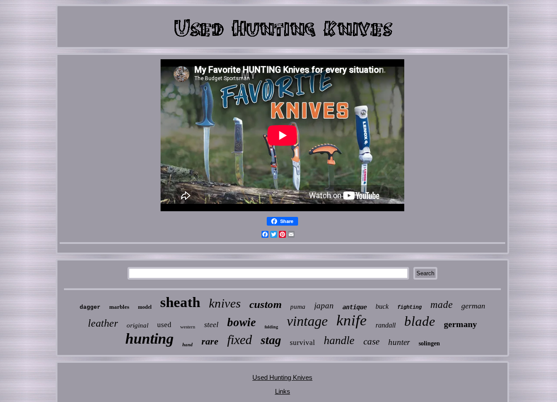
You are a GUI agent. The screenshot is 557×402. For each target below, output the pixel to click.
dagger (90, 307)
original (137, 325)
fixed (239, 339)
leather (103, 323)
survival (302, 342)
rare (209, 341)
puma (297, 306)
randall (386, 325)
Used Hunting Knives (282, 377)
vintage (307, 321)
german (473, 305)
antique (354, 307)
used (164, 325)
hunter (399, 342)
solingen (429, 343)
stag (271, 340)
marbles (119, 307)
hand (187, 344)
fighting (409, 307)
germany (460, 324)
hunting (149, 339)
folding (271, 326)
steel (211, 324)
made (441, 304)
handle (339, 340)
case (371, 341)
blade (419, 321)
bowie (241, 322)
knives (225, 303)
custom (265, 304)
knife (351, 320)
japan (324, 305)
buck (382, 306)
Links (282, 391)
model (144, 307)
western (187, 326)
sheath (180, 302)
